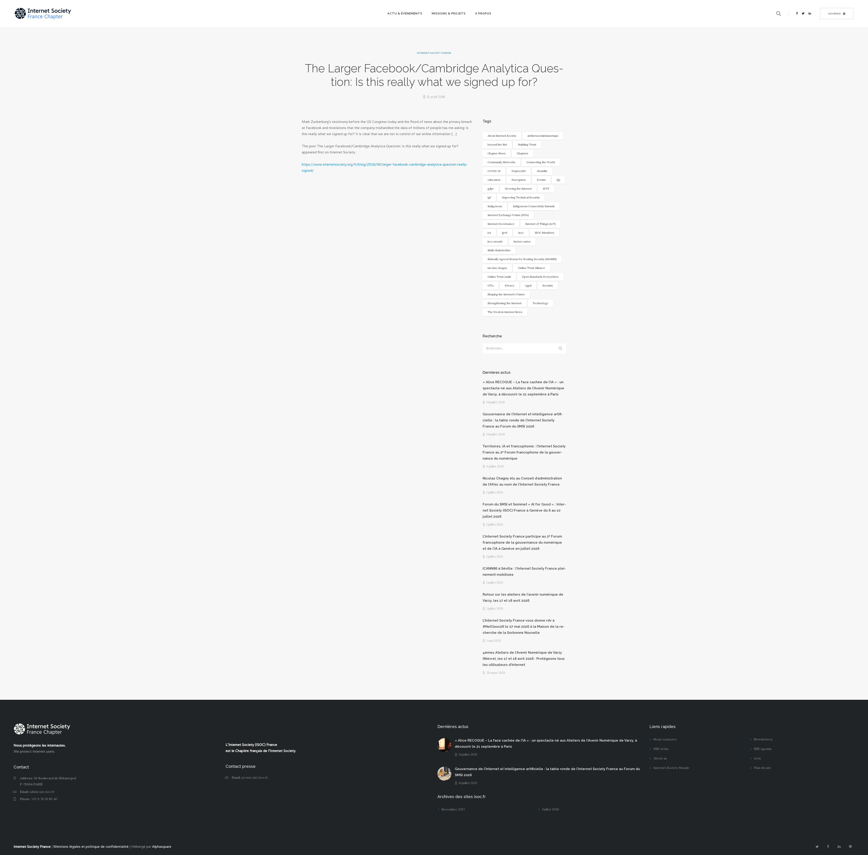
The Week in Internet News (505, 312)
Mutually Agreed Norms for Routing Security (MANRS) (522, 259)
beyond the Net (497, 144)
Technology (540, 303)
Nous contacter (665, 739)
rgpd (528, 285)
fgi (558, 179)
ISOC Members (544, 232)
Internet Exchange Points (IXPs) (508, 215)
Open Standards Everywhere (540, 276)
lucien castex (522, 241)
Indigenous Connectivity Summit (533, 206)
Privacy (509, 285)
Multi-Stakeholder (499, 250)
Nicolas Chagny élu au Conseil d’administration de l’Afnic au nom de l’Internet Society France (522, 481)
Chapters (522, 153)
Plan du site (762, 768)
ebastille (542, 171)
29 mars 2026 (495, 673)
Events (541, 179)
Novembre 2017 (453, 809)
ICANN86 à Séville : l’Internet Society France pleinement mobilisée (524, 571)
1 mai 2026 (493, 641)
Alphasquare (161, 846)
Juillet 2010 (550, 809)
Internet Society (282, 751)
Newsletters (763, 739)
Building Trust (527, 144)
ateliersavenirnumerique (543, 135)
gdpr (491, 188)
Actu (757, 758)
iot (489, 232)
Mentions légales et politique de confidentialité (91, 846)
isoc (521, 232)
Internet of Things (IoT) (540, 223)
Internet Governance (501, 223)
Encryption (519, 179)
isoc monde (495, 241)
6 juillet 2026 (495, 466)
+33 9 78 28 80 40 (44, 799)
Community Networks (501, 162)
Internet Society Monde (434, 53)
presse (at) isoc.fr (254, 777)
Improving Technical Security (521, 197)
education (494, 179)
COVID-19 (494, 171)
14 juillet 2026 (495, 402)
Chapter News (497, 153)
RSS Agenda (762, 749)
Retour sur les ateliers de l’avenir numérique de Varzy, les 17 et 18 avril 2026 (523, 597)
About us (660, 758)
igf (489, 197)
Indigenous (495, 206)
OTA (491, 285)
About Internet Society (502, 135)
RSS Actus (660, 749)
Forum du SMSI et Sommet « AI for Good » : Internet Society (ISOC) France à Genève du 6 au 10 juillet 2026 (524, 510)
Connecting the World (540, 162)
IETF (546, 188)
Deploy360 (519, 171)
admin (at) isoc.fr (42, 792)
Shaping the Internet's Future (506, 294)
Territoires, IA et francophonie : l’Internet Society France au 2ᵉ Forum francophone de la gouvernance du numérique (524, 452)
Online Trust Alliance (531, 268)
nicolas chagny (497, 268)
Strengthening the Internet (504, 303)
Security (547, 285)
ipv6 (504, 232)
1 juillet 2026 (494, 492)
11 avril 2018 (436, 97)
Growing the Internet (518, 188)
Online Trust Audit (499, 276)
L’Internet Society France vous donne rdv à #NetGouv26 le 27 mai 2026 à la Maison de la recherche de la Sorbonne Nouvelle (523, 626)
